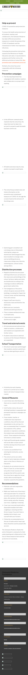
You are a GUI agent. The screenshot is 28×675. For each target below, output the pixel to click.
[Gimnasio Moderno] (11, 6)
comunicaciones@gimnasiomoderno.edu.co (12, 619)
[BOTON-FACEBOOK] (7, 654)
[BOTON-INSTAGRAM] (7, 658)
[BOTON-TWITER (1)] (6, 665)
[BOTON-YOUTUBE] (7, 661)
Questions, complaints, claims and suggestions (12, 648)
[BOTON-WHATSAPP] (7, 669)
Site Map (5, 639)
